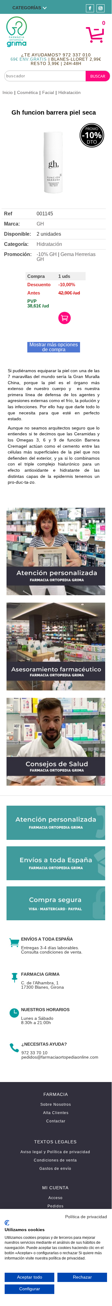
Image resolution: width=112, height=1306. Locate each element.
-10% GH (47, 254)
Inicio (7, 92)
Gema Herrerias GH (66, 257)
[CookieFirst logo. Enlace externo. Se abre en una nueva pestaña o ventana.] (7, 1223)
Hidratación (69, 92)
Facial (48, 92)
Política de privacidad (86, 1216)
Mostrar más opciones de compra (53, 347)
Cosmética (27, 92)
